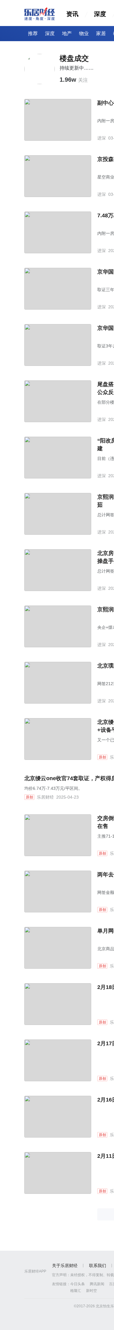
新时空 (91, 1291)
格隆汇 (75, 1291)
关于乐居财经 (65, 1265)
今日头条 (77, 1284)
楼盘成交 (74, 58)
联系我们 (97, 1265)
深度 (100, 14)
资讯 (72, 14)
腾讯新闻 (97, 1284)
